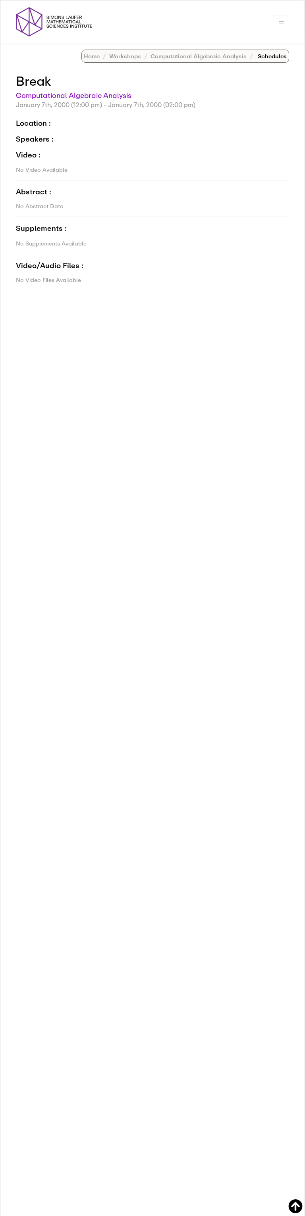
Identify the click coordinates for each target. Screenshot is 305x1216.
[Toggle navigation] (281, 21)
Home (92, 56)
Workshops (125, 56)
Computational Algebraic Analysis (199, 56)
